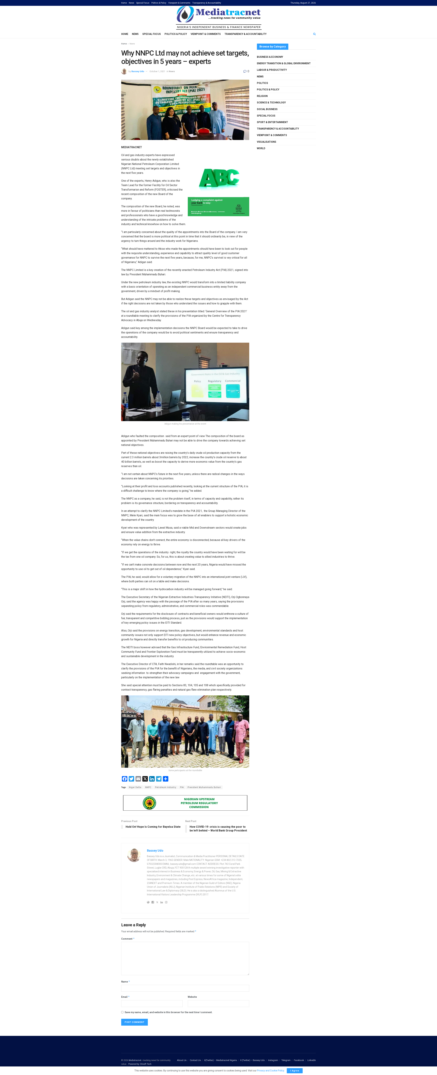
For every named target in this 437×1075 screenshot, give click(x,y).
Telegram (286, 1060)
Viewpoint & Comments (179, 3)
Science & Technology (271, 102)
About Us (181, 1060)
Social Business (267, 109)
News (131, 3)
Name (125, 981)
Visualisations (266, 141)
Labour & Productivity (272, 70)
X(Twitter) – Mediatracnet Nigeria (220, 1060)
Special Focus (142, 3)
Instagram (273, 1060)
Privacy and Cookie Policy (270, 1070)
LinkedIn (311, 1060)
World (261, 148)
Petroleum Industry (165, 787)
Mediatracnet (135, 1060)
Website (192, 997)
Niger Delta (135, 787)
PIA (182, 787)
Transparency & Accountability (206, 3)
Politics (262, 83)
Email (125, 996)
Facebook (299, 1060)
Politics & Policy (158, 3)
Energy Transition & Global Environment (284, 63)
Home (124, 3)
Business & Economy (270, 57)
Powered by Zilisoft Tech (139, 1064)
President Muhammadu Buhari (204, 787)
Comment (128, 938)
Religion (262, 96)
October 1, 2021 (157, 71)
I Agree (294, 1070)
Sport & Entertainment (272, 122)
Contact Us (195, 1060)
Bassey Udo (137, 71)
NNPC (148, 787)
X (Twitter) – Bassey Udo (252, 1060)
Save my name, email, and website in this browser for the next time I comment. (169, 1012)
